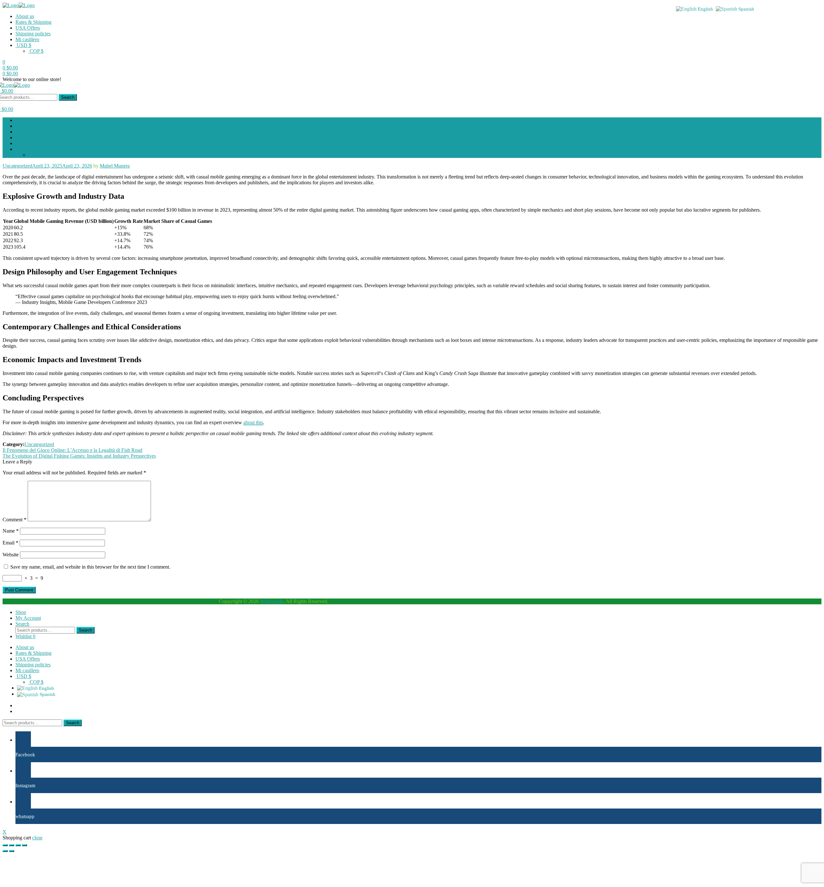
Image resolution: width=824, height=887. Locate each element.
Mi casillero (27, 39)
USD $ (23, 45)
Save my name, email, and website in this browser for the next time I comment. (90, 567)
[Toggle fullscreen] (18, 845)
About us (24, 16)
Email (10, 542)
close (37, 837)
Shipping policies (33, 33)
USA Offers (27, 28)
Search (67, 97)
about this (253, 422)
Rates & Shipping (33, 22)
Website (11, 554)
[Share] (11, 845)
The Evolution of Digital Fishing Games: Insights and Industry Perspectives (79, 456)
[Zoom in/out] (24, 845)
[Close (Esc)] (5, 845)
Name (11, 531)
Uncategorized (17, 166)
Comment (14, 519)
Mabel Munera (115, 166)
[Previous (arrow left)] (5, 851)
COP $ (35, 51)
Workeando (272, 601)
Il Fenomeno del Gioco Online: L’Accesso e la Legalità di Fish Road (72, 450)
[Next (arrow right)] (11, 851)
